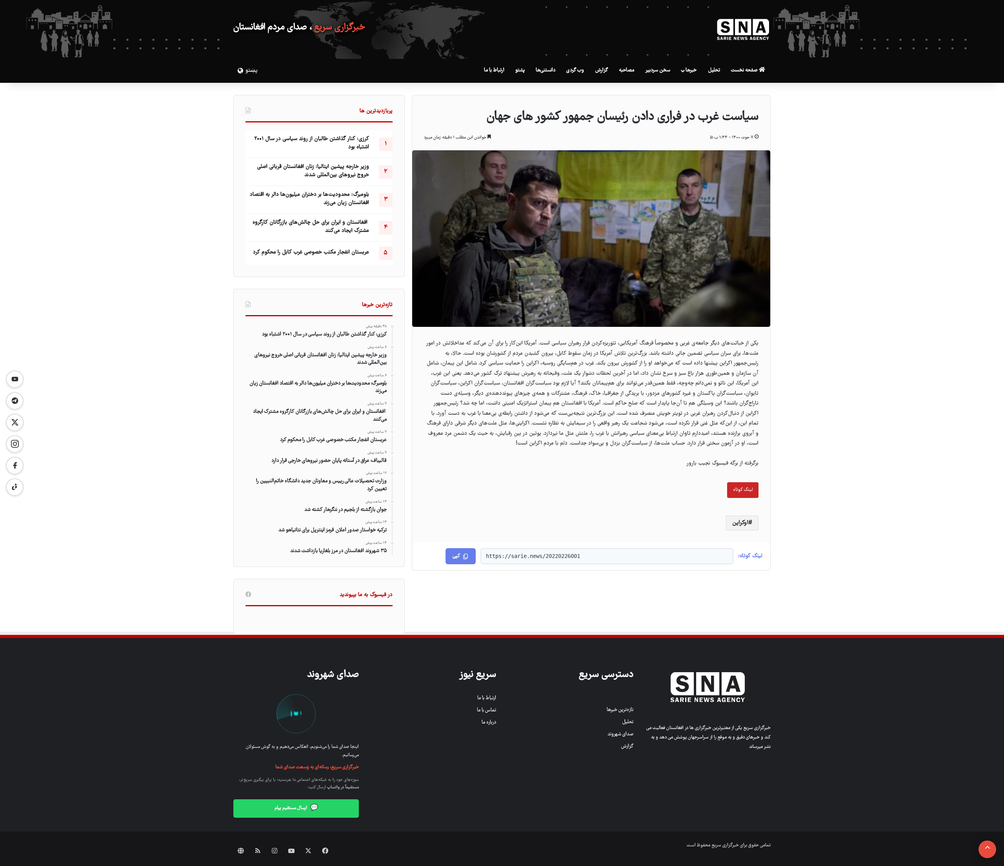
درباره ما (489, 722)
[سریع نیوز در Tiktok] (15, 487)
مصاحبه (626, 70)
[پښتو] (239, 70)
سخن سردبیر (657, 70)
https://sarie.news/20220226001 (533, 556)
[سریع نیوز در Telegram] (15, 401)
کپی (456, 556)
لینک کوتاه (743, 490)
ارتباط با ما (494, 70)
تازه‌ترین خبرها (620, 710)
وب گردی (575, 70)
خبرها (691, 70)
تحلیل (714, 70)
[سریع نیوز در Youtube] (15, 379)
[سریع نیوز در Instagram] (15, 444)
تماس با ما (486, 710)
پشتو (520, 70)
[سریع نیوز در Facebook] (15, 465)
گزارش (601, 70)
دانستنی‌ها (545, 70)
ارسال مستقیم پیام (296, 808)
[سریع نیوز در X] (15, 422)
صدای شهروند (620, 734)
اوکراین (740, 523)
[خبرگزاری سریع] (743, 29)
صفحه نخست (745, 70)
